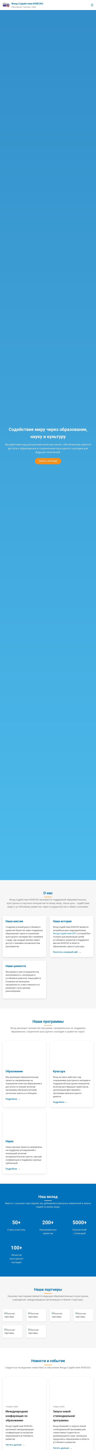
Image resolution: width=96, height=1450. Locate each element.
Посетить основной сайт (65, 952)
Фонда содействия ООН (64, 933)
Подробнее (11, 1099)
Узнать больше (48, 461)
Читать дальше (14, 1444)
